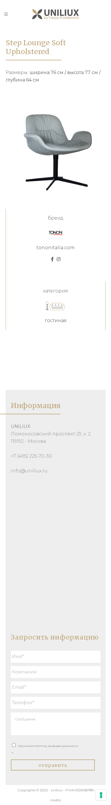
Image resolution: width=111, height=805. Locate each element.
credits (55, 800)
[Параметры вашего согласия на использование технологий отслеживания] (101, 795)
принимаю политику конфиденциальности (45, 749)
